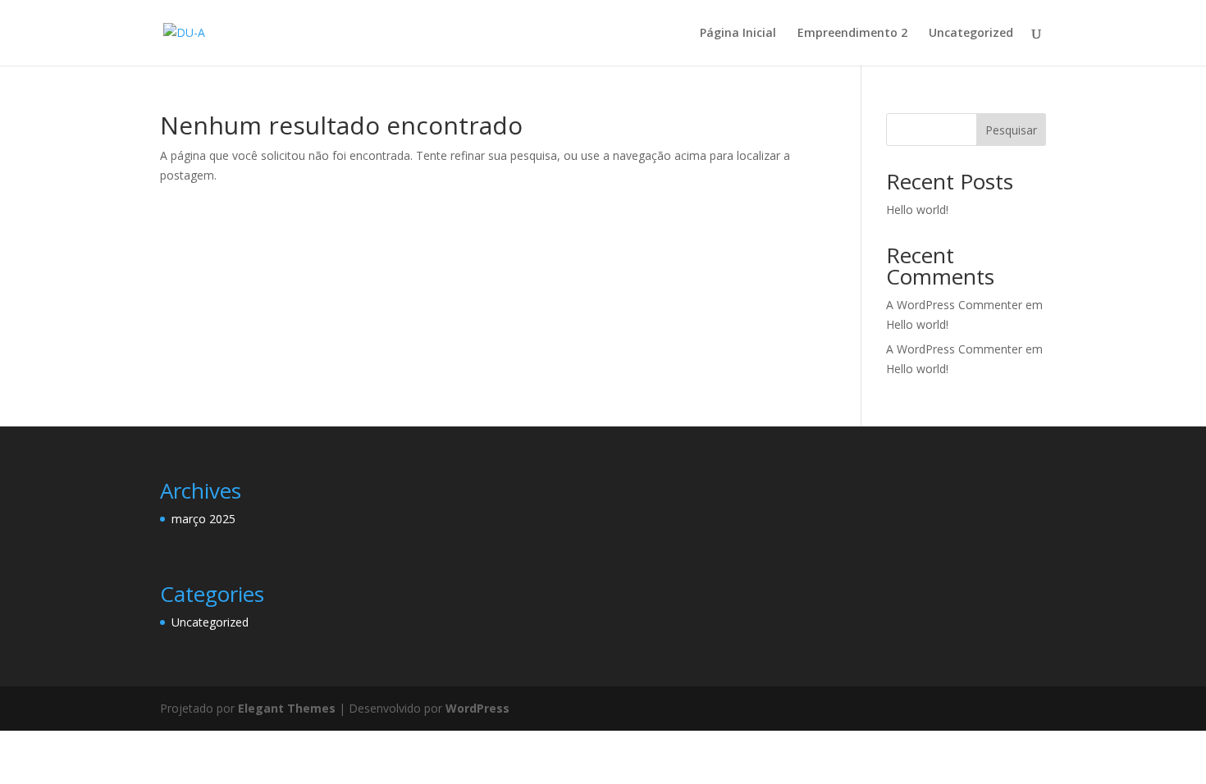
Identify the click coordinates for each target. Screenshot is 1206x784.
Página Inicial (738, 33)
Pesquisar (1011, 130)
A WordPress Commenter (954, 349)
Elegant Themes (287, 708)
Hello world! (917, 209)
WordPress (477, 708)
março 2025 (203, 518)
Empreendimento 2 (852, 33)
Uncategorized (971, 33)
